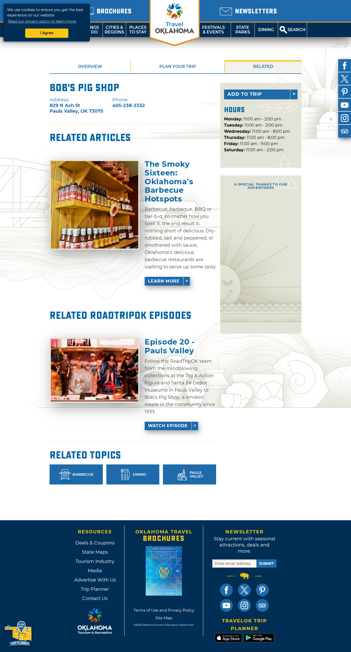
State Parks (242, 29)
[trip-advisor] (344, 131)
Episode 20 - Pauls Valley (170, 346)
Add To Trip (244, 94)
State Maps (95, 552)
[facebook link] (226, 590)
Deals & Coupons (95, 543)
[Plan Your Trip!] (18, 634)
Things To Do (91, 29)
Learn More (164, 281)
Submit (266, 563)
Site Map (163, 617)
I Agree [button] (46, 33)
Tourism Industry (95, 561)
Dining (266, 29)
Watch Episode (168, 425)
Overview (90, 66)
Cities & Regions (114, 29)
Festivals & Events (213, 29)
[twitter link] (244, 590)
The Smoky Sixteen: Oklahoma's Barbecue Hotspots (169, 181)
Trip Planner (95, 589)
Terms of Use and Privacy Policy (164, 610)
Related (263, 66)
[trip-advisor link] (262, 605)
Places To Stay (138, 29)
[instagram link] (244, 605)
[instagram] (344, 118)
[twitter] (344, 78)
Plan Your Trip (177, 66)
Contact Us (95, 598)
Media (95, 571)
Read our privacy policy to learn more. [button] (42, 21)
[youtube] (344, 105)
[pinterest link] (262, 590)
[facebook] (344, 65)
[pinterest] (344, 91)
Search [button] (297, 29)
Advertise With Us (94, 580)
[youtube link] (226, 605)
